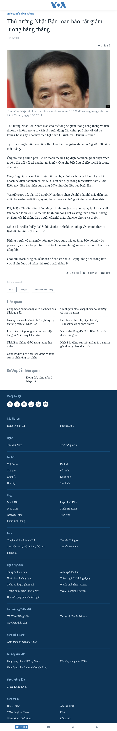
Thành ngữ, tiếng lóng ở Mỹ (23, 591)
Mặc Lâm (12, 508)
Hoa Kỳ (11, 483)
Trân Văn (65, 515)
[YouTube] (48, 727)
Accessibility (67, 706)
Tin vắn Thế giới (69, 540)
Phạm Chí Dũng (16, 521)
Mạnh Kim (13, 502)
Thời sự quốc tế (69, 445)
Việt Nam (12, 464)
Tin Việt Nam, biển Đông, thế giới (26, 546)
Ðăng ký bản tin (16, 426)
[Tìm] (97, 727)
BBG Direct (13, 706)
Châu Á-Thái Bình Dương (20, 13)
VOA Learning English (73, 591)
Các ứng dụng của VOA (73, 661)
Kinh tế (64, 464)
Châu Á (11, 477)
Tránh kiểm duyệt (17, 687)
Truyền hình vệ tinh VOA (21, 540)
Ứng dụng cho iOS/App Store (23, 661)
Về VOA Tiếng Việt (18, 616)
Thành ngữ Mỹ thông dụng (75, 578)
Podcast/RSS (67, 426)
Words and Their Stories (73, 584)
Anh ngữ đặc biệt (69, 572)
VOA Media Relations (19, 718)
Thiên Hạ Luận (68, 508)
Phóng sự (12, 553)
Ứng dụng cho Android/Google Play (27, 667)
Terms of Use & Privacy (73, 616)
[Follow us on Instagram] (31, 404)
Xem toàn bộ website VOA (22, 642)
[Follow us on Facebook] (10, 404)
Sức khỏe (65, 483)
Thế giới (11, 470)
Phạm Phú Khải (68, 502)
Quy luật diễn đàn (17, 622)
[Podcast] (38, 404)
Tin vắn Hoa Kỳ (69, 546)
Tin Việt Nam (14, 445)
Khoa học (65, 477)
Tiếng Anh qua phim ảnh (20, 584)
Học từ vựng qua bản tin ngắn (23, 597)
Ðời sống (65, 470)
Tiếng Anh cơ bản (17, 572)
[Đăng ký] (45, 404)
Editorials (65, 718)
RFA (62, 712)
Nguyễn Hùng (15, 515)
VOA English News (18, 712)
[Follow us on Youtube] (24, 404)
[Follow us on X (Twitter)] (17, 404)
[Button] (104, 45)
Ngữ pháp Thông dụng (19, 578)
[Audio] (73, 727)
